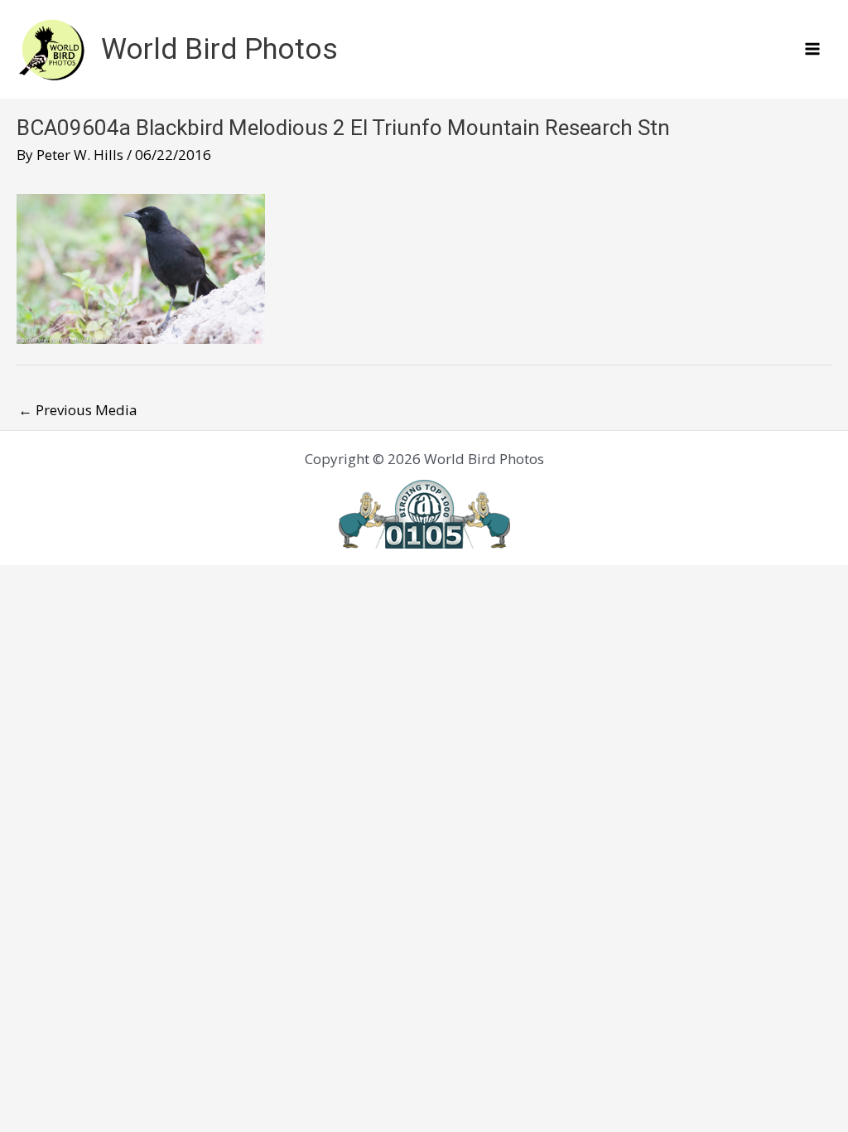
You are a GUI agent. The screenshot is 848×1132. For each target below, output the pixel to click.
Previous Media (77, 409)
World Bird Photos (219, 49)
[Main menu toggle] (813, 49)
